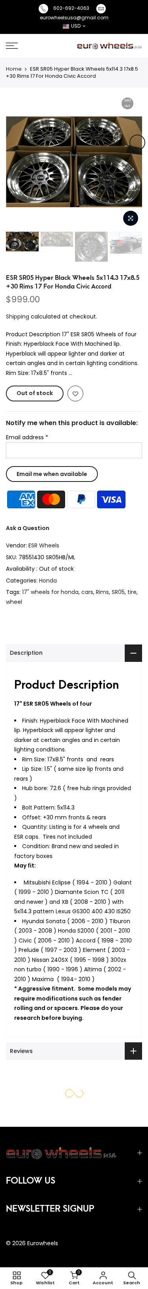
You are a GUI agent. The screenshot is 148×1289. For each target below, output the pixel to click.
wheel (14, 602)
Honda (48, 581)
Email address (27, 437)
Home (14, 69)
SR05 (118, 592)
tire (132, 592)
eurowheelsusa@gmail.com (74, 17)
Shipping (17, 316)
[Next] (137, 142)
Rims (102, 592)
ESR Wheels (43, 545)
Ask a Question (27, 528)
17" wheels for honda (50, 592)
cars (87, 592)
